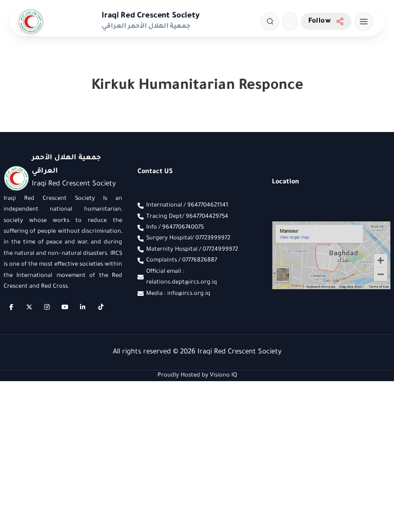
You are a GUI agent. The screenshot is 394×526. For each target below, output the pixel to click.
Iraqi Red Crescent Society (151, 16)
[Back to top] (366, 498)
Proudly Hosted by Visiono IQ (197, 375)
